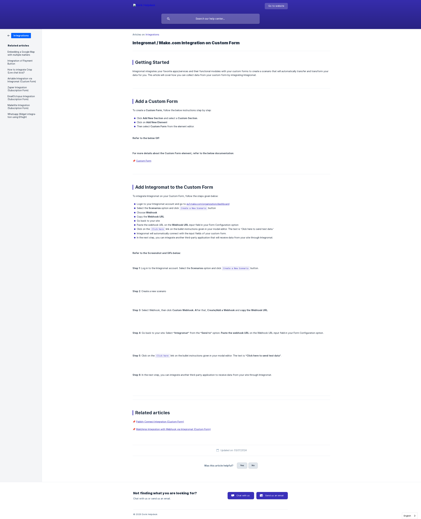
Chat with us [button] (243, 495)
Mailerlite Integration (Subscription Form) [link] (19, 106)
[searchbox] (210, 19)
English (407, 515)
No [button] (253, 465)
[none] (144, 5)
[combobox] (410, 516)
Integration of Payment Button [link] (20, 62)
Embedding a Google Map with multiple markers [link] (21, 53)
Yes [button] (242, 465)
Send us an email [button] (274, 495)
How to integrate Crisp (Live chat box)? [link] (20, 71)
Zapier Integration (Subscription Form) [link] (18, 89)
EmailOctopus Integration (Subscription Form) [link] (21, 98)
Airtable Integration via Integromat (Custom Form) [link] (22, 80)
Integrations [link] (152, 34)
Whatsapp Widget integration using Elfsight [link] (22, 115)
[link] (19, 35)
